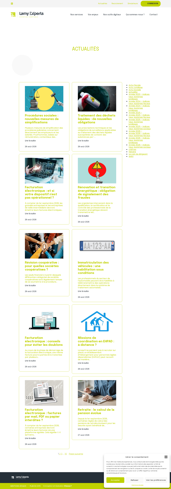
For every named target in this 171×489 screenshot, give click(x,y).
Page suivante (76, 454)
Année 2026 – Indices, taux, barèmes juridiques (139, 140)
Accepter (115, 480)
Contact (153, 15)
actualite (133, 92)
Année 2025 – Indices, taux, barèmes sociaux (140, 127)
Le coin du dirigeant (138, 154)
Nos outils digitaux (112, 15)
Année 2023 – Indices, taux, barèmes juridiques (139, 96)
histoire (132, 151)
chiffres (132, 149)
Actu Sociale (135, 89)
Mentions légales (137, 485)
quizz (131, 156)
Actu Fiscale (135, 85)
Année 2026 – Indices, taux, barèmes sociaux (140, 146)
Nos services (76, 15)
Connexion (152, 3)
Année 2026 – (135, 131)
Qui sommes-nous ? (135, 15)
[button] (166, 457)
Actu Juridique (136, 87)
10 (66, 454)
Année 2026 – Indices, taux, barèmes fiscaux (139, 134)
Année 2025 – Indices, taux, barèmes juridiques (139, 122)
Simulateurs (133, 3)
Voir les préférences (156, 480)
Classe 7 (68, 486)
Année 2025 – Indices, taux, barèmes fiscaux (139, 116)
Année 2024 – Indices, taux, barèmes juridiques (139, 108)
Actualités (102, 3)
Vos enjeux (93, 15)
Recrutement (117, 3)
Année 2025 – (135, 112)
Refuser (134, 480)
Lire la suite (30, 141)
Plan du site (35, 486)
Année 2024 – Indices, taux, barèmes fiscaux (139, 102)
